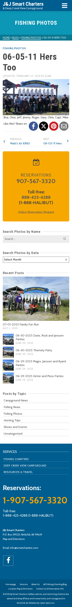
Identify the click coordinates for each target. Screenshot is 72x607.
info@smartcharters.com (24, 547)
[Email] (63, 126)
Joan (48, 75)
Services (24, 584)
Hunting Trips (12, 420)
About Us (35, 584)
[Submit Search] (64, 239)
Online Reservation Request (36, 212)
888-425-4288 (36, 197)
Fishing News (12, 407)
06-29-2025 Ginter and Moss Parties (40, 376)
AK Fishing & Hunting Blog (55, 584)
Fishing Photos (14, 48)
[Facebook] (33, 126)
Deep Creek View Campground (25, 465)
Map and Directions (14, 539)
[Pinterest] (53, 126)
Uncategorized (13, 433)
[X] (43, 126)
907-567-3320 (36, 181)
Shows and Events (15, 427)
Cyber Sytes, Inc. (47, 603)
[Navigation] (64, 5)
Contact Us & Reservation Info (50, 588)
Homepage (11, 584)
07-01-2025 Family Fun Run (21, 324)
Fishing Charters (16, 459)
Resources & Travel (18, 472)
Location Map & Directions (20, 588)
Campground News (16, 400)
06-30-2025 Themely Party (34, 350)
